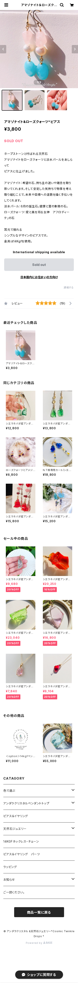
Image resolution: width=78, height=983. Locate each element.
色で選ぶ (9, 790)
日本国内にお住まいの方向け (39, 277)
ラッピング (10, 867)
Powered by (34, 942)
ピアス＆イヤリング (15, 816)
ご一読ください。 (14, 892)
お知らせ (9, 879)
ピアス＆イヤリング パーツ (21, 854)
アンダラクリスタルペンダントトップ (26, 803)
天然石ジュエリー (14, 828)
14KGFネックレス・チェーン (21, 841)
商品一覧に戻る (39, 912)
